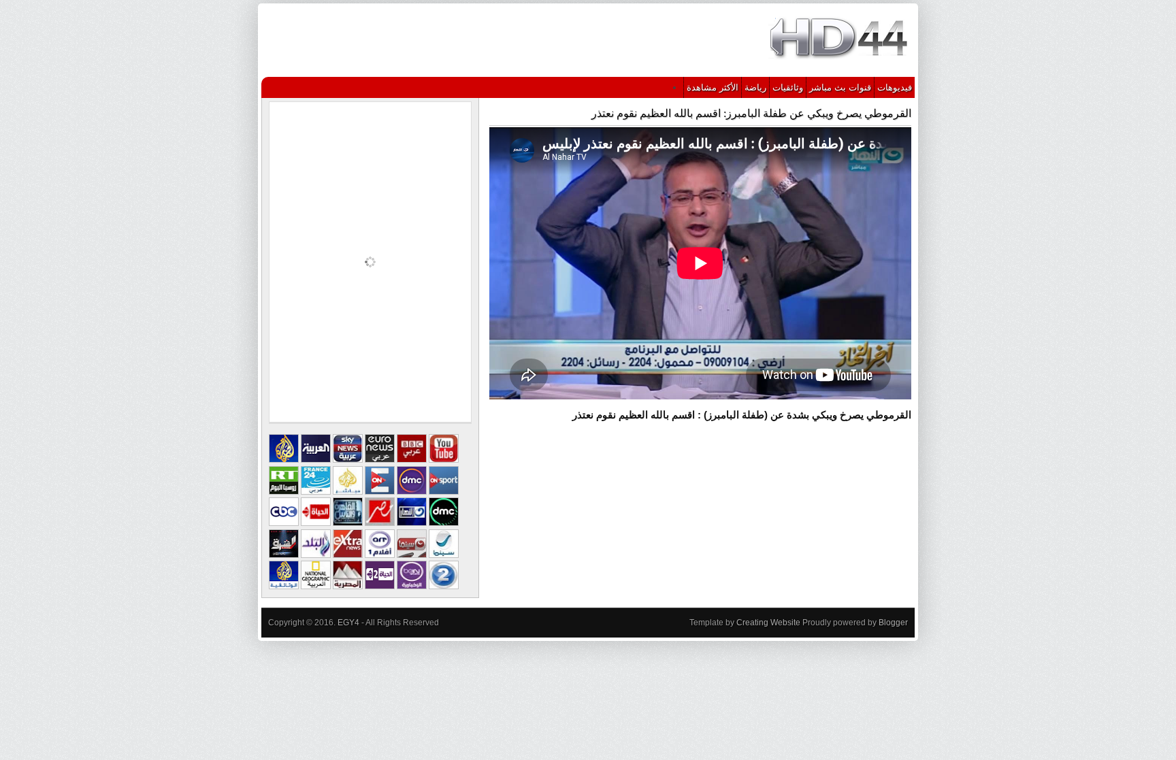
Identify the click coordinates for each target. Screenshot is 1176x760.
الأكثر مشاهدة (712, 87)
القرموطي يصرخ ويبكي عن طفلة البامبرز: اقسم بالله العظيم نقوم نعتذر (751, 113)
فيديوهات (894, 87)
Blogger (893, 622)
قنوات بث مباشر (840, 87)
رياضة (755, 87)
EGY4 (348, 622)
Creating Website (768, 622)
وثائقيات (787, 87)
